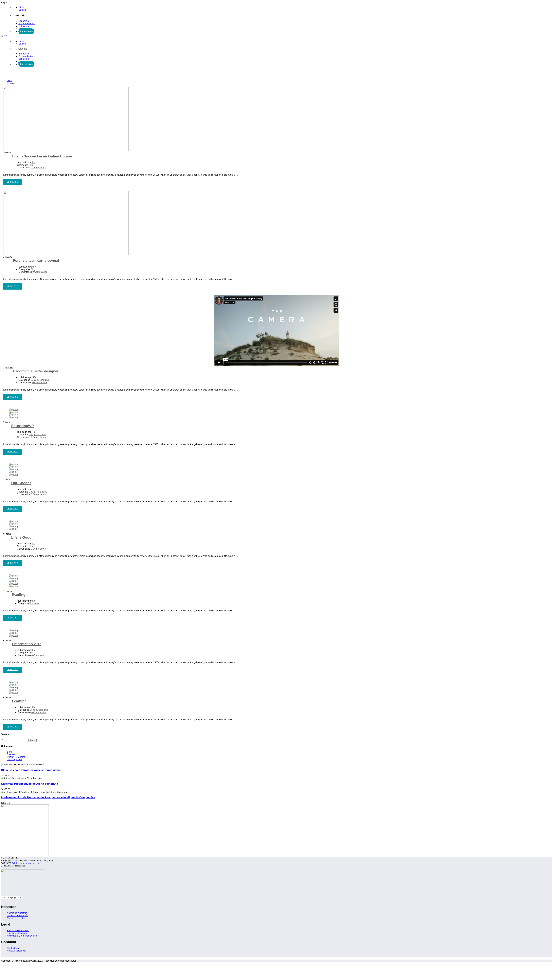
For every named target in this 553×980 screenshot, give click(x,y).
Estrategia (23, 26)
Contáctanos (13, 948)
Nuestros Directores (17, 918)
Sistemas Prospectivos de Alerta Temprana (29, 783)
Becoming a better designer (35, 371)
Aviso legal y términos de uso (22, 935)
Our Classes (21, 483)
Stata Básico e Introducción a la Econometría (31, 770)
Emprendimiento (26, 23)
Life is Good (21, 537)
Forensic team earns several (36, 260)
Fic (33, 162)
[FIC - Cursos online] (4, 36)
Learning (19, 701)
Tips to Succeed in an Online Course (41, 156)
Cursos (22, 10)
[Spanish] (2, 894)
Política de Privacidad (18, 930)
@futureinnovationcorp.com (26, 863)
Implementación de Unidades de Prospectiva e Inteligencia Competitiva (48, 797)
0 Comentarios (38, 167)
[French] (8, 894)
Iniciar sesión (26, 31)
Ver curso (12, 183)
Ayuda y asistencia (16, 950)
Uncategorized (14, 759)
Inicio (21, 7)
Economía (23, 21)
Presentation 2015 (26, 644)
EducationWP (22, 426)
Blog (31, 165)
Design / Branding (40, 380)
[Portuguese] (11, 894)
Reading (18, 595)
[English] (5, 894)
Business (34, 603)
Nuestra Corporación (17, 915)
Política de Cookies (17, 933)
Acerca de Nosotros (17, 913)
